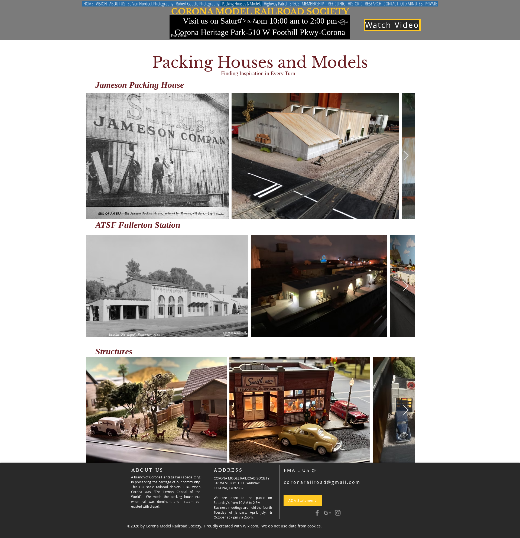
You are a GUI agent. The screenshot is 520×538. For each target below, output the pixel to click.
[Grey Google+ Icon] (327, 513)
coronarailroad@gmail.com (322, 482)
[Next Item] (406, 156)
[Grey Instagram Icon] (338, 513)
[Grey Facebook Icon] (317, 513)
